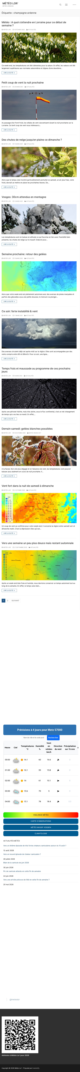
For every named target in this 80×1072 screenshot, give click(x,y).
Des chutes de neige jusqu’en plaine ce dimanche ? (32, 139)
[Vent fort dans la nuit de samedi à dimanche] (39, 508)
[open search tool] (60, 5)
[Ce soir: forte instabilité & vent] (39, 333)
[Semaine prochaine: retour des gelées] (39, 276)
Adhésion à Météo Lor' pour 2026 (15, 1055)
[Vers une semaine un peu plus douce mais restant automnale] (39, 565)
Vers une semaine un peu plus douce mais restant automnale (38, 543)
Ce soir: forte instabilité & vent (20, 311)
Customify (35, 1068)
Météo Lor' (10, 3)
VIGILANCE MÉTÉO (41, 815)
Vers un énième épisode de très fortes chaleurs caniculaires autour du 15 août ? (34, 846)
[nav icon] (66, 5)
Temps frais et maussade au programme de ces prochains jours (36, 370)
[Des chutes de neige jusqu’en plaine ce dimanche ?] (39, 162)
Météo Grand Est (35, 433)
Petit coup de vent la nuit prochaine (23, 82)
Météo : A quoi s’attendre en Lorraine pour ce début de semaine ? (34, 24)
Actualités (32, 29)
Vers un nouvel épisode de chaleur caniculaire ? (22, 854)
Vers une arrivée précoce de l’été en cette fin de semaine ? (26, 880)
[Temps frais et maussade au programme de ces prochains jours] (39, 394)
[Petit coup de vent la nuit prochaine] (39, 105)
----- (74, 4)
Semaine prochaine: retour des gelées (24, 254)
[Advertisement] (40, 624)
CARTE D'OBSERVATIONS (41, 821)
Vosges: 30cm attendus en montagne (24, 196)
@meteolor (15, 999)
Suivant (15, 600)
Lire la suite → (9, 73)
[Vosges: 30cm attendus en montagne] (39, 219)
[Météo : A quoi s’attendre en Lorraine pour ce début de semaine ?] (39, 48)
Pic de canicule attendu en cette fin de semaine (22, 871)
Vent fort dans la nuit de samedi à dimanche (28, 485)
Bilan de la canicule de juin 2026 (16, 863)
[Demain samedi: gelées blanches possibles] (39, 451)
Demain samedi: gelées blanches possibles (27, 428)
